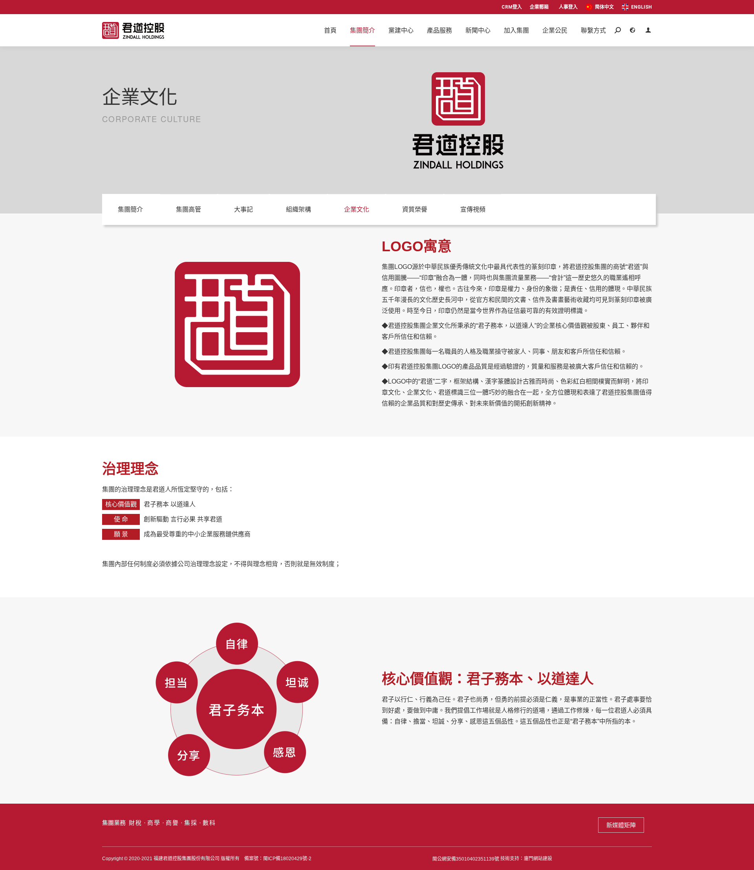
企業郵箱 (539, 7)
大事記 (243, 209)
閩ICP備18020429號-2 (287, 858)
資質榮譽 (414, 209)
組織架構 (298, 209)
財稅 (135, 822)
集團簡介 (130, 209)
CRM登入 (511, 7)
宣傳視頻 (472, 209)
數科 (209, 822)
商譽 (172, 822)
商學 (154, 822)
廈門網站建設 (538, 858)
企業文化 (356, 209)
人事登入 (568, 7)
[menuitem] (600, 7)
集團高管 (188, 209)
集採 (191, 822)
